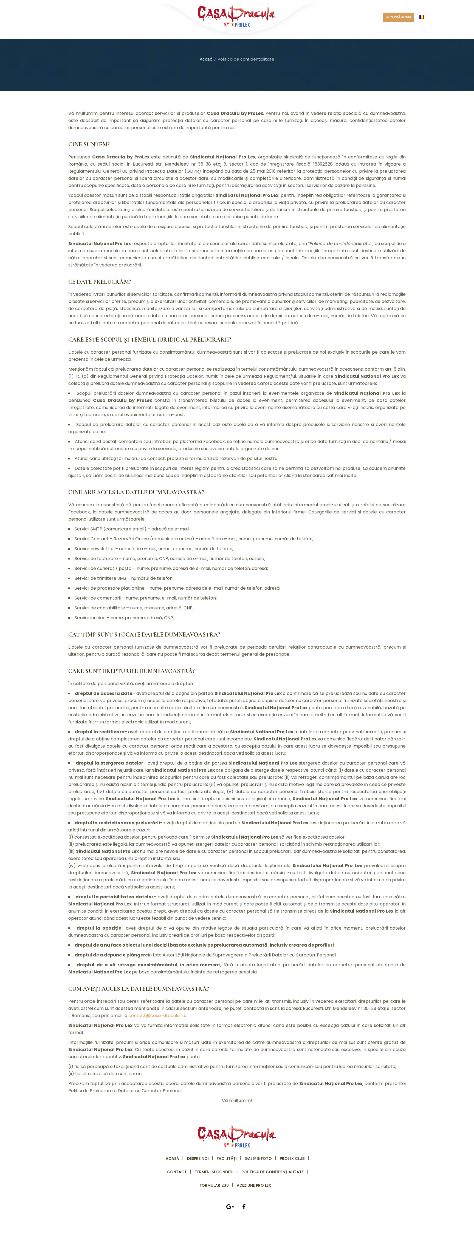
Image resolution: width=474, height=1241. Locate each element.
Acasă (206, 59)
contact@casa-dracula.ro (156, 1015)
